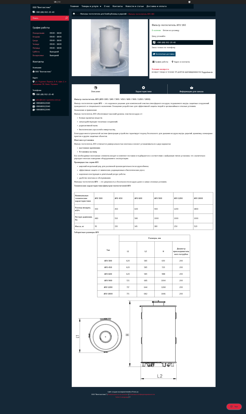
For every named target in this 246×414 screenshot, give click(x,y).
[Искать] (66, 18)
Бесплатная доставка (165, 54)
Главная (74, 6)
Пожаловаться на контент (118, 394)
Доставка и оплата (156, 6)
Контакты (118, 6)
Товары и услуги (89, 6)
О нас (107, 6)
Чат (236, 406)
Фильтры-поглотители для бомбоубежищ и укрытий (103, 14)
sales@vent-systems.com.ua (47, 100)
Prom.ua (135, 392)
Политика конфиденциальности (142, 394)
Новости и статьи (135, 6)
